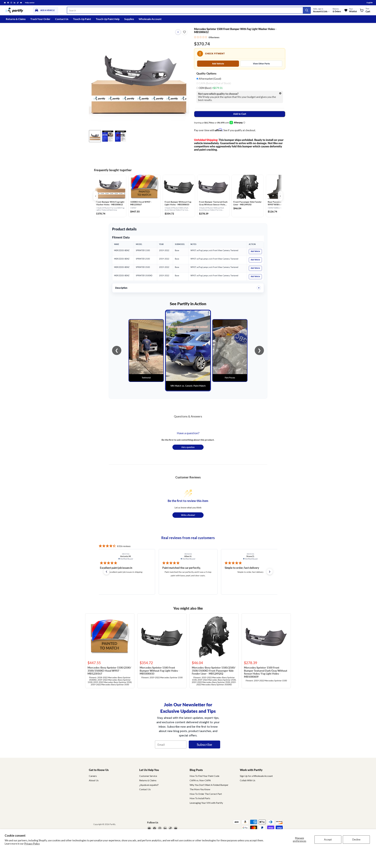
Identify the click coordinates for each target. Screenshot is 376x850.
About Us (94, 780)
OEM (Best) (210, 88)
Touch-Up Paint (82, 19)
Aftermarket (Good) (209, 78)
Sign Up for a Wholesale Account (256, 775)
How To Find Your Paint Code (204, 775)
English (369, 2)
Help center (30, 3)
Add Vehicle (218, 63)
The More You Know (200, 789)
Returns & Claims (16, 19)
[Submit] (306, 10)
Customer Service (148, 775)
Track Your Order (40, 19)
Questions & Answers (188, 416)
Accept (328, 839)
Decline (356, 839)
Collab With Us (247, 780)
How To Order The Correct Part (206, 793)
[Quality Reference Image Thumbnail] (108, 136)
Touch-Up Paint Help (108, 19)
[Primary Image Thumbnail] (95, 136)
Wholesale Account (150, 19)
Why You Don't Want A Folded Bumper (209, 784)
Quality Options (206, 73)
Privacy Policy (32, 843)
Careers (93, 775)
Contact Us (61, 19)
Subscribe (204, 744)
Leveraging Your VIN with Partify (206, 802)
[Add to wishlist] (184, 32)
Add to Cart (239, 114)
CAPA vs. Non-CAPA (200, 780)
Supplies (129, 19)
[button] (106, 572)
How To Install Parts (200, 798)
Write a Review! (188, 515)
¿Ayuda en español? (149, 784)
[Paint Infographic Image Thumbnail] (120, 136)
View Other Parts (261, 63)
